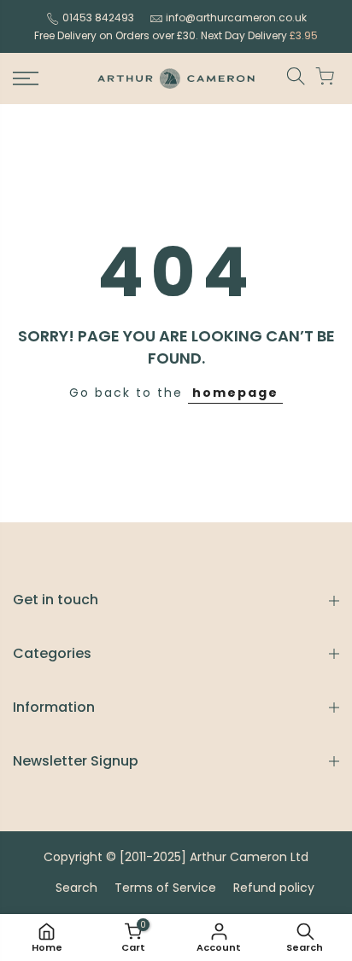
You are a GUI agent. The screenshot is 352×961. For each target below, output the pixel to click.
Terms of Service (165, 887)
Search (76, 887)
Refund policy (273, 887)
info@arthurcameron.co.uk (236, 17)
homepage (235, 392)
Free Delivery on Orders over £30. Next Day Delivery (176, 35)
